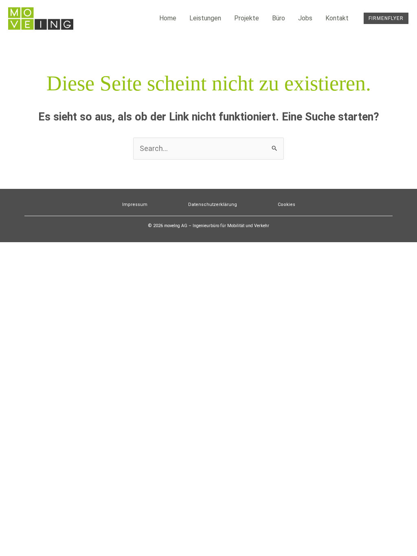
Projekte (246, 18)
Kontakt (337, 18)
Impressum (134, 204)
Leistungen (205, 18)
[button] (386, 18)
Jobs (305, 18)
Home (167, 18)
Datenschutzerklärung (212, 204)
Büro (278, 18)
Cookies (286, 204)
